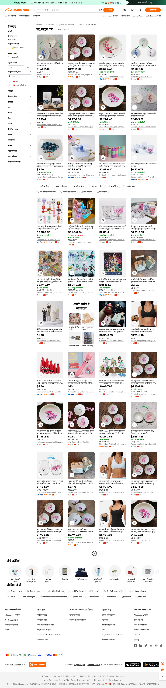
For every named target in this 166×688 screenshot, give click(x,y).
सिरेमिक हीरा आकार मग (69, 192)
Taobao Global (93, 676)
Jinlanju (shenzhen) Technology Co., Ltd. (144, 394)
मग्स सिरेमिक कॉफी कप (77, 591)
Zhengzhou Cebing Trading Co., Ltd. (112, 127)
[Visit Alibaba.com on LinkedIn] (140, 645)
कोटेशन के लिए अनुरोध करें (78, 620)
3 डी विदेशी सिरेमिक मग (57, 591)
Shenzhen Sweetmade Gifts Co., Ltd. (112, 292)
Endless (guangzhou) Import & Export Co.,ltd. (81, 74)
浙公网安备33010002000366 (125, 684)
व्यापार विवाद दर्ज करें (108, 625)
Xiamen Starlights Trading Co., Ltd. (50, 125)
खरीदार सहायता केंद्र (108, 615)
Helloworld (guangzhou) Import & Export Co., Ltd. (50, 442)
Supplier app (79, 665)
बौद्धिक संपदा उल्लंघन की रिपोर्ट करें (112, 635)
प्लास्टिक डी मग (44, 186)
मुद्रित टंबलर (127, 597)
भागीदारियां (137, 635)
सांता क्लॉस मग (88, 192)
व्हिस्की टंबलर (78, 597)
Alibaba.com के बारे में (13, 609)
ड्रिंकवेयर (81, 24)
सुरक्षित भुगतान (42, 615)
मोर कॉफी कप (103, 192)
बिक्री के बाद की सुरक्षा (44, 630)
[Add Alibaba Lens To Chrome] (37, 664)
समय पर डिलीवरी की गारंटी (45, 625)
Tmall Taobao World (70, 676)
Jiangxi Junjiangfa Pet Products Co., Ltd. (81, 242)
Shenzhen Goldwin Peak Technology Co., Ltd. (50, 341)
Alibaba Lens (15, 665)
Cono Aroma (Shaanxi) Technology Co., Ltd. (112, 341)
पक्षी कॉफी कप (114, 186)
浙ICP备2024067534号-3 (149, 684)
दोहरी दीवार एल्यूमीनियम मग (138, 591)
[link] (162, 663)
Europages (120, 676)
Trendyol (110, 676)
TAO (103, 676)
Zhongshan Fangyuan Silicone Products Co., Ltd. (81, 175)
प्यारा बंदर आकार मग (131, 186)
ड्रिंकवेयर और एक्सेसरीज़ (66, 24)
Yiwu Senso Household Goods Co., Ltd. (112, 77)
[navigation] (20, 289)
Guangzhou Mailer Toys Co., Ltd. (81, 292)
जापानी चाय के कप (79, 186)
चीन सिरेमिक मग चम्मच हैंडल (48, 192)
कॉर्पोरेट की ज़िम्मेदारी (11, 625)
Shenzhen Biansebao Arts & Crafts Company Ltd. (144, 177)
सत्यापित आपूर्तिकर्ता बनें (141, 630)
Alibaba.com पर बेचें (141, 615)
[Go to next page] (104, 553)
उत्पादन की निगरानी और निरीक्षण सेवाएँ (49, 635)
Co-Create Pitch (11, 620)
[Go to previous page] (89, 553)
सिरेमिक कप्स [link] (92, 24)
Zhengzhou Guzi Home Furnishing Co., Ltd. (144, 127)
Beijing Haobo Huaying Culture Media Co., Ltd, (112, 175)
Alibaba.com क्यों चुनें (12, 615)
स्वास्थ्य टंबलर (142, 597)
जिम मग (13, 597)
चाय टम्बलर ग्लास (94, 597)
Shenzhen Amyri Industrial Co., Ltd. (144, 240)
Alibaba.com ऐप (94, 665)
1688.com (56, 676)
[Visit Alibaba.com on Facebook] (135, 645)
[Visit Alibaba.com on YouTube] (156, 645)
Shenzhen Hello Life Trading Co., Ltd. (112, 392)
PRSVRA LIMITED (44, 74)
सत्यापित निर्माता (75, 615)
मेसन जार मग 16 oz (16, 591)
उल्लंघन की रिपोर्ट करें (108, 640)
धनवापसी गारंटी (42, 620)
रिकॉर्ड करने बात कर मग (36, 591)
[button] (100, 9)
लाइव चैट (105, 620)
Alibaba (39, 24)
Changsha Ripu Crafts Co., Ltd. (49, 392)
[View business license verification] (106, 684)
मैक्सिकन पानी (95, 591)
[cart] (133, 10)
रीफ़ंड (103, 630)
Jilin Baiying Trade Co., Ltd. (141, 77)
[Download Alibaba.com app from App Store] (133, 664)
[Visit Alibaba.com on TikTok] (161, 645)
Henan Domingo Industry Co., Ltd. (50, 177)
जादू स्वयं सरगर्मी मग (97, 186)
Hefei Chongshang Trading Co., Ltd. (144, 341)
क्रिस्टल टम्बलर (111, 597)
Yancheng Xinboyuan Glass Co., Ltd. (112, 240)
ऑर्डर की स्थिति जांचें (140, 625)
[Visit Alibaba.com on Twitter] (145, 645)
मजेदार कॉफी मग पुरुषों (29, 597)
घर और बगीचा (50, 24)
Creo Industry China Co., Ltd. (48, 240)
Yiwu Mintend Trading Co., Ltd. (49, 292)
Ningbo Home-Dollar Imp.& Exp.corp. (81, 392)
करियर (7, 630)
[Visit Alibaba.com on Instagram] (151, 645)
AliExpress (46, 676)
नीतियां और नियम (42, 640)
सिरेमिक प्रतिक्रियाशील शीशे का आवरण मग (55, 597)
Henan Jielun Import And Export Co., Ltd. (81, 127)
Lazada (83, 676)
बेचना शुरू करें (138, 620)
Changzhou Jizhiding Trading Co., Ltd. (144, 290)
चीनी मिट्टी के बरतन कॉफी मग (115, 591)
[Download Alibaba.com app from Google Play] (152, 664)
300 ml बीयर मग (61, 186)
